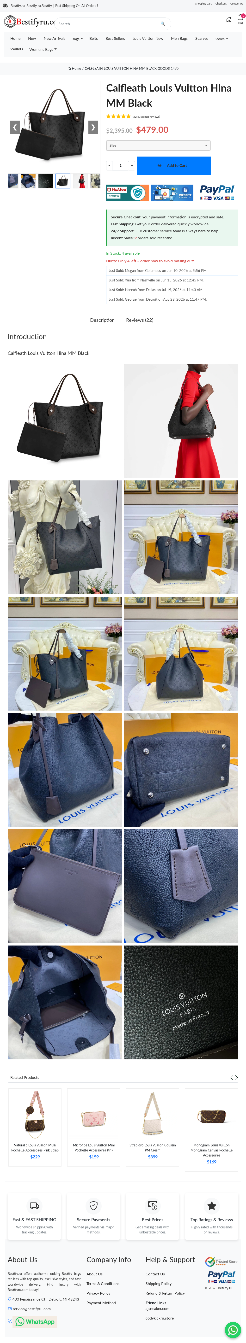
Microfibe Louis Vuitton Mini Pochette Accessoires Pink (94, 1148)
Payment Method (101, 1303)
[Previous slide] (232, 1077)
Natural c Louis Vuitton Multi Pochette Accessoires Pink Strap (35, 1148)
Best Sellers (115, 39)
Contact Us (236, 3)
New (32, 39)
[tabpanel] (35, 1129)
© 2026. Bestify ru (218, 1288)
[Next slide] (236, 1077)
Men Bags (179, 39)
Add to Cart (177, 166)
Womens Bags (41, 50)
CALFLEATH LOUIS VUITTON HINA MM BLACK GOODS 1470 (131, 68)
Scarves (201, 39)
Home (15, 39)
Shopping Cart (203, 3)
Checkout (221, 3)
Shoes (220, 39)
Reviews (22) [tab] (139, 320)
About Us (94, 1274)
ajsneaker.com (157, 1309)
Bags (76, 39)
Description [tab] (102, 320)
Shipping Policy (159, 1284)
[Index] (229, 19)
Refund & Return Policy (165, 1293)
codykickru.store (160, 1318)
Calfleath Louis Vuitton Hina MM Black (48, 353)
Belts (93, 39)
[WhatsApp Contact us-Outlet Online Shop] (233, 1330)
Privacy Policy (98, 1293)
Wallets (16, 49)
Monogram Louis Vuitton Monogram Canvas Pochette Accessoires (212, 1150)
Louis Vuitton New (148, 39)
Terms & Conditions (102, 1284)
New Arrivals (54, 39)
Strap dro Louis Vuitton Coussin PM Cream (152, 1148)
